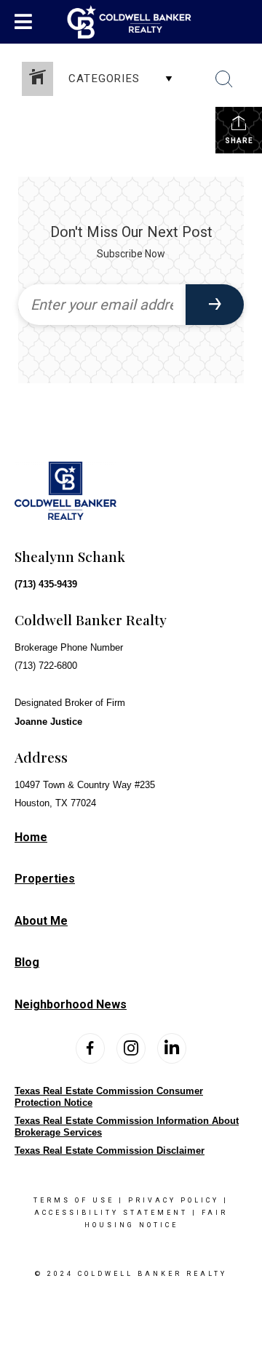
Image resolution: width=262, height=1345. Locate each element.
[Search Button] (224, 79)
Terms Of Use (73, 1200)
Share (239, 141)
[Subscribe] (215, 304)
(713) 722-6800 (46, 665)
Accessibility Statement (111, 1212)
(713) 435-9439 (46, 584)
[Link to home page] (131, 22)
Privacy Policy (173, 1200)
